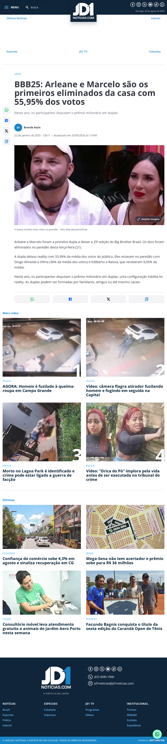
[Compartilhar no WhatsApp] (6, 110)
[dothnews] (157, 740)
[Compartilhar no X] (6, 131)
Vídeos (89, 715)
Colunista (154, 51)
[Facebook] (132, 4)
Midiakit (132, 715)
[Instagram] (138, 4)
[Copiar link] (6, 141)
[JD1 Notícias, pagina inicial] (83, 11)
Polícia (7, 720)
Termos (131, 710)
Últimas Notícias (17, 18)
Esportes (12, 51)
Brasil (6, 710)
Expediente (134, 725)
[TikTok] (156, 4)
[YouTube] (150, 4)
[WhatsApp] (162, 4)
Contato (132, 720)
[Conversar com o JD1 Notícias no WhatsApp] (157, 734)
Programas (92, 710)
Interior (155, 18)
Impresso (50, 715)
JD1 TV (83, 51)
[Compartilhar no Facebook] (6, 120)
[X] (144, 4)
